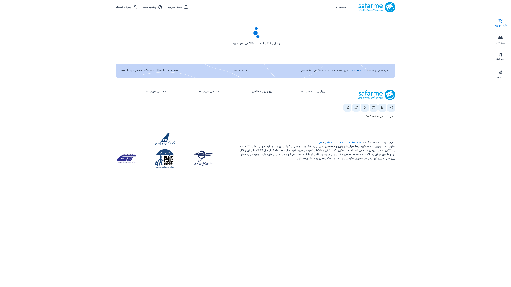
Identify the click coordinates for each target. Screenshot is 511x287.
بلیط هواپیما (500, 26)
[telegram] (347, 108)
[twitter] (356, 108)
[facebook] (365, 108)
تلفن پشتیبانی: (380, 117)
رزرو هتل (500, 43)
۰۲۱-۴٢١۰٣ (357, 71)
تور (320, 143)
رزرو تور (500, 77)
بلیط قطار (500, 60)
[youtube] (374, 108)
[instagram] (391, 108)
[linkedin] (382, 108)
